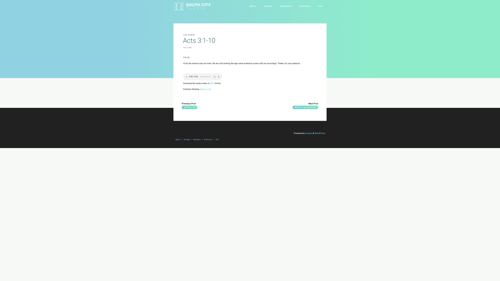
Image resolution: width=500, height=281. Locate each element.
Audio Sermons (189, 35)
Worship (187, 139)
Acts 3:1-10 (205, 89)
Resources (208, 139)
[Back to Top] (489, 277)
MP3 (212, 83)
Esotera (308, 133)
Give (217, 139)
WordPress (320, 133)
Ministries (197, 139)
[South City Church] (192, 6)
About (177, 139)
